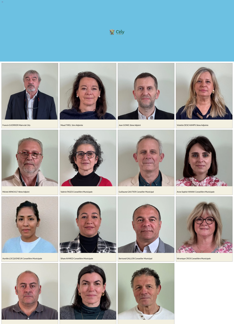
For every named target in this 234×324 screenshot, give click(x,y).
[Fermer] (2, 2)
